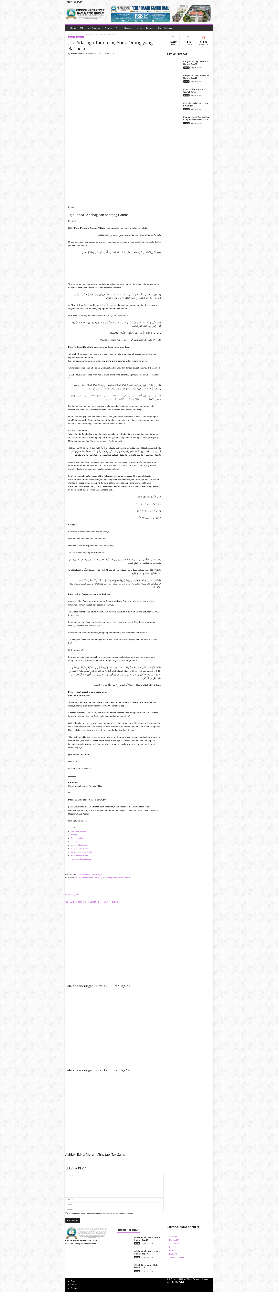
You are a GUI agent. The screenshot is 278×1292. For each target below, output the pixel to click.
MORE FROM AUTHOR (103, 902)
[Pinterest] (84, 61)
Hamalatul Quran (77, 53)
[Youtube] (209, 2)
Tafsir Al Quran (176, 1257)
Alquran (108, 28)
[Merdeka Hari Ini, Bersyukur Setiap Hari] (174, 107)
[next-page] (66, 1160)
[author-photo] (114, 886)
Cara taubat (75, 842)
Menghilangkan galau (79, 849)
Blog (73, 1281)
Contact (78, 2)
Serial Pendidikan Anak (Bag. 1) (90, 875)
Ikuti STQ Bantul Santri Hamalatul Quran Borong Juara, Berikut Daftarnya (102, 878)
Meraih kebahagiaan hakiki (81, 852)
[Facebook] (195, 2)
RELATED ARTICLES (77, 902)
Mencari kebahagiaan (79, 845)
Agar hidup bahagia (78, 831)
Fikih (118, 28)
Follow (188, 36)
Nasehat (128, 28)
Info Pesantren (94, 28)
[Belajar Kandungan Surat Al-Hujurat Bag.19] (114, 1027)
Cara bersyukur (77, 838)
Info (172, 1247)
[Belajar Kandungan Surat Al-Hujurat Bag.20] (114, 943)
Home (73, 28)
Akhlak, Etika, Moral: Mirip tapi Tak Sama (95, 1154)
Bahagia (74, 835)
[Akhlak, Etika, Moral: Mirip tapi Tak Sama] (114, 1111)
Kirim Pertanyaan (165, 28)
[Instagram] (200, 2)
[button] (208, 28)
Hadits (139, 28)
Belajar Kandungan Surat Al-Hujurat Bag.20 (97, 986)
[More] (98, 61)
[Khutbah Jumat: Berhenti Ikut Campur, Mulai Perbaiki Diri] (174, 121)
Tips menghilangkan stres (81, 859)
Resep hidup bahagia (79, 856)
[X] (78, 61)
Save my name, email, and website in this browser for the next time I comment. (100, 1214)
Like (173, 36)
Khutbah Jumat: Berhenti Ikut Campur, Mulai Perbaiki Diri (196, 118)
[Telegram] (204, 2)
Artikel (77, 34)
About (69, 2)
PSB (81, 28)
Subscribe (203, 36)
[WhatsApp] (91, 61)
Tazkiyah (149, 28)
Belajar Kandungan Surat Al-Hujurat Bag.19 (97, 1070)
